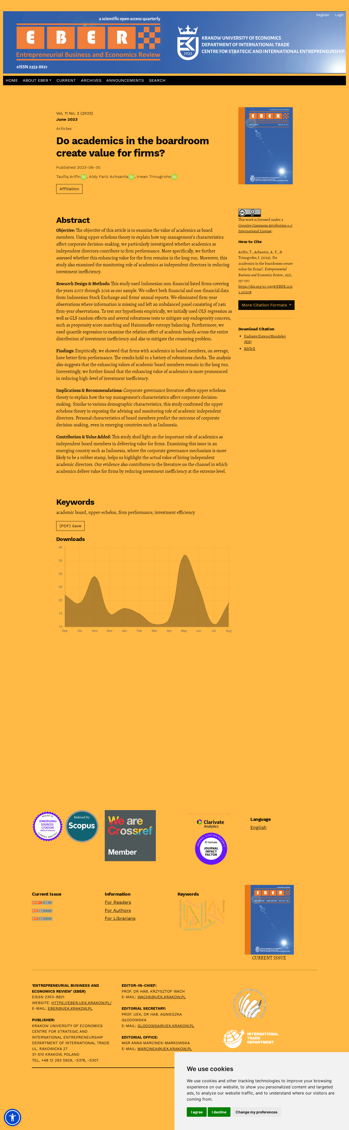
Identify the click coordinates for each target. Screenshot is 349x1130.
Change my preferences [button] (256, 1112)
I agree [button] (197, 1112)
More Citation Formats (265, 305)
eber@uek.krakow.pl (70, 1008)
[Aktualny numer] (269, 919)
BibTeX (249, 348)
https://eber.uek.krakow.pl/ (81, 1003)
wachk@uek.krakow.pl (161, 997)
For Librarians (120, 918)
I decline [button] (219, 1112)
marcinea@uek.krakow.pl (164, 1049)
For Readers (118, 902)
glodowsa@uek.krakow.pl (165, 1026)
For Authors (118, 910)
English (258, 827)
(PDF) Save (70, 525)
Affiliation (69, 188)
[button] (37, 80)
